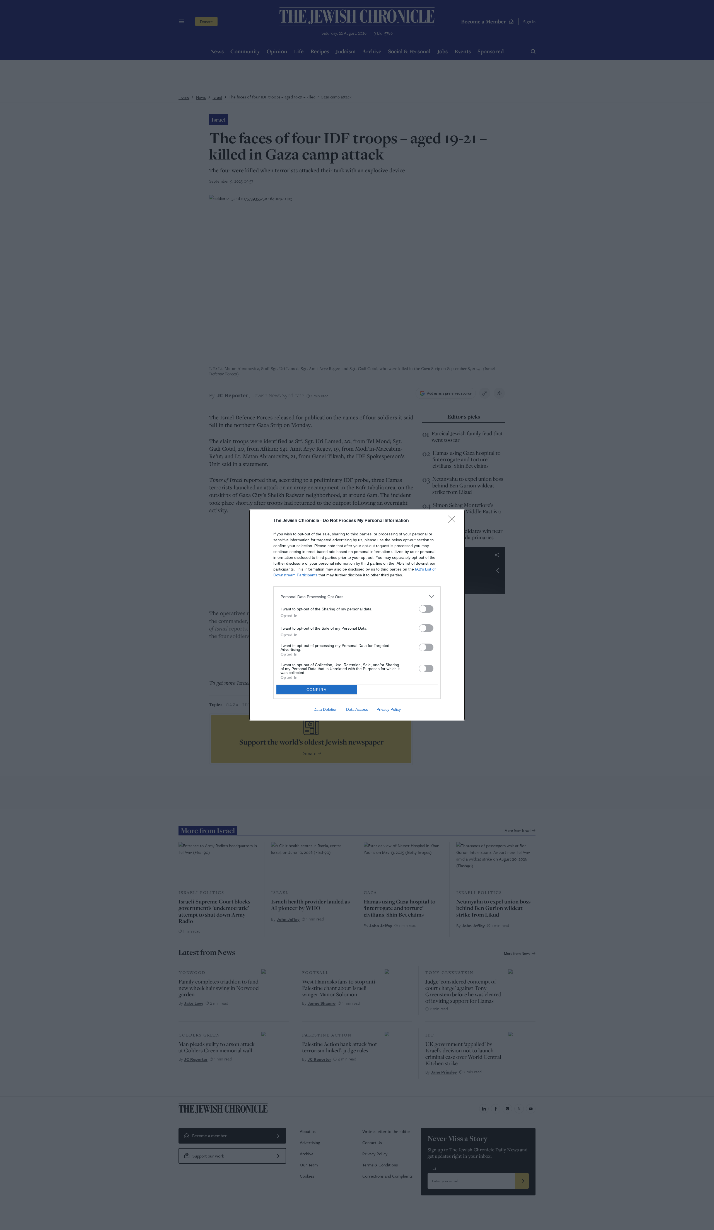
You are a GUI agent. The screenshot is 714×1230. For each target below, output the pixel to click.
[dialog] (357, 615)
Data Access (357, 709)
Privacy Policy (389, 709)
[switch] (426, 609)
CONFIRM (317, 690)
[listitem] (357, 597)
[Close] (453, 521)
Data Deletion (325, 709)
